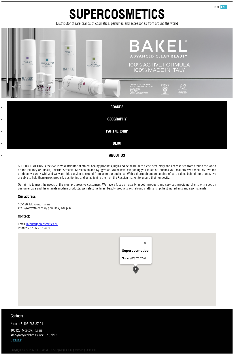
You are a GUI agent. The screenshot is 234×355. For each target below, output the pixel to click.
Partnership (117, 131)
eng (223, 7)
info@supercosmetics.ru (42, 224)
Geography (117, 119)
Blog (117, 143)
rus (216, 7)
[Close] (145, 243)
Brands (117, 107)
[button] (136, 270)
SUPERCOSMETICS (117, 13)
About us (117, 155)
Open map (16, 340)
